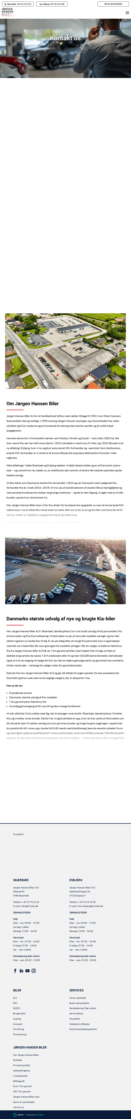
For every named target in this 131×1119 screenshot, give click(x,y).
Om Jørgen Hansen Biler (26, 1054)
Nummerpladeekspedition (83, 1029)
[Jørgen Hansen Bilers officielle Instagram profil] (34, 971)
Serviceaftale (76, 1013)
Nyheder (17, 1060)
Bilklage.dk (19, 1081)
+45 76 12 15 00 (26, 273)
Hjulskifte (74, 1018)
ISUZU (16, 1008)
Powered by (34, 1115)
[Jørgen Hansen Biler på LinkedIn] (21, 971)
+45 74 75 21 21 (26, 165)
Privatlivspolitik (21, 1065)
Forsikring (18, 1029)
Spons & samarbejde (23, 1101)
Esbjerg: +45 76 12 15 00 (53, 4)
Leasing (17, 1018)
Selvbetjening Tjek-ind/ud (82, 1008)
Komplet (17, 1023)
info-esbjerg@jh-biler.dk (31, 268)
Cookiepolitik (20, 1075)
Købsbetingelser (21, 1070)
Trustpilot (18, 834)
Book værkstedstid (113, 4)
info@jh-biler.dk (26, 160)
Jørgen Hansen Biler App (26, 1096)
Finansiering (19, 1034)
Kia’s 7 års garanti (22, 1086)
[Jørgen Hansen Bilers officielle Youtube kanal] (27, 971)
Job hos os (18, 1107)
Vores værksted (77, 997)
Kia (15, 997)
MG (15, 1003)
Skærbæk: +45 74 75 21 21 (19, 4)
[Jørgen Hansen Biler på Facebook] (15, 971)
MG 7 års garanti (22, 1091)
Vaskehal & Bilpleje (79, 1023)
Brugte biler (19, 1013)
